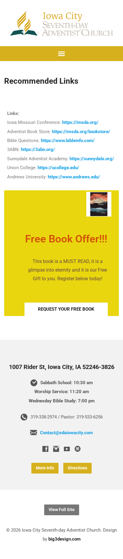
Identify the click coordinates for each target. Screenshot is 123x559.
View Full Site (62, 509)
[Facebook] (45, 449)
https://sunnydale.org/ (92, 158)
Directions (77, 468)
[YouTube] (67, 449)
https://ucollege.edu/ (58, 167)
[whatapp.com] (78, 449)
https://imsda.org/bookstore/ (81, 131)
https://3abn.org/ (38, 149)
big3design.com (64, 539)
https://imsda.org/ (80, 122)
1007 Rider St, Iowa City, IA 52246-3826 (61, 367)
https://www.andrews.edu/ (74, 177)
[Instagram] (56, 449)
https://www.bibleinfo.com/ (68, 140)
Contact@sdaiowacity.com (66, 432)
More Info (45, 468)
